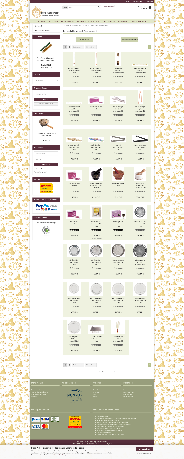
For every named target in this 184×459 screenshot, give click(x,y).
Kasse (95, 394)
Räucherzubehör (109, 21)
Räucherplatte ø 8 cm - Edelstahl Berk (96, 301)
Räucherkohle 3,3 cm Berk (74, 184)
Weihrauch (41, 21)
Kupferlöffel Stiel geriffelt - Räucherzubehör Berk (74, 109)
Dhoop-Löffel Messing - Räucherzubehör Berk (118, 71)
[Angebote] (57, 37)
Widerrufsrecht (36, 390)
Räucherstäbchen (67, 21)
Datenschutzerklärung (59, 455)
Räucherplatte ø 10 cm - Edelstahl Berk (140, 301)
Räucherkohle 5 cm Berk (74, 223)
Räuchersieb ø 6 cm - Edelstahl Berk (74, 262)
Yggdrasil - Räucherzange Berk (118, 147)
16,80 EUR (46, 140)
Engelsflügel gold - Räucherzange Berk (74, 147)
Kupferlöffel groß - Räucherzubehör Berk (96, 71)
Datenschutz (35, 396)
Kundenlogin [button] (138, 1)
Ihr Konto (96, 392)
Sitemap (95, 396)
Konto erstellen (38, 169)
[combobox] (78, 47)
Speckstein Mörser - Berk (118, 184)
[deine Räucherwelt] (45, 11)
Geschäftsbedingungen (38, 394)
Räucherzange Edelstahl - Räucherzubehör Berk (118, 109)
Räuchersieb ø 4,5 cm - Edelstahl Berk (140, 224)
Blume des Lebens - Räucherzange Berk (140, 147)
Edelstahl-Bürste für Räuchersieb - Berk (96, 339)
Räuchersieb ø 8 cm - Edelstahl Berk (96, 262)
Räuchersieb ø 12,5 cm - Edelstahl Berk (140, 262)
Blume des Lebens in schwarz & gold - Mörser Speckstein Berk (96, 186)
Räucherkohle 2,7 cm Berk (96, 108)
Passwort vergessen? (40, 172)
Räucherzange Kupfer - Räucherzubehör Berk (140, 109)
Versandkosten (102, 441)
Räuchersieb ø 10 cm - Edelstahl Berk (118, 262)
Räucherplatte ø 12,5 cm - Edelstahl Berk (74, 339)
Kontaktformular (128, 392)
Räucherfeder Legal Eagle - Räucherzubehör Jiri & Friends (118, 339)
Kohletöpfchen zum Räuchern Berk (118, 224)
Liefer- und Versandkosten (39, 392)
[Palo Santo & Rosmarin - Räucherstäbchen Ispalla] (46, 48)
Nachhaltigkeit (128, 394)
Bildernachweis (128, 396)
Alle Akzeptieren (144, 449)
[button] (128, 1)
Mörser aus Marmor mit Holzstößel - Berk (140, 186)
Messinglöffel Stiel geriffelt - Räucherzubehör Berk (140, 71)
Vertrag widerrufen (75, 427)
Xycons (109, 444)
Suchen (46, 99)
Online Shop (76, 444)
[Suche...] (99, 7)
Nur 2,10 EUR (46, 65)
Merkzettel (149, 1)
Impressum (127, 390)
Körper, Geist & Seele (139, 21)
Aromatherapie (123, 21)
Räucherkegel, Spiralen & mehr (88, 21)
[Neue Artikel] (57, 114)
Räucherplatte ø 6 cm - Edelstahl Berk (74, 301)
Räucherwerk (53, 21)
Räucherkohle (38, 26)
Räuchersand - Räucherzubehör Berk (96, 224)
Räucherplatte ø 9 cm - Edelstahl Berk (118, 301)
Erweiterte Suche (46, 104)
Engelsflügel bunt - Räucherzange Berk (96, 147)
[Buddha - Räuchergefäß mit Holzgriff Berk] (46, 124)
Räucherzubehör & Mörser (42, 30)
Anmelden (46, 164)
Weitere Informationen (144, 453)
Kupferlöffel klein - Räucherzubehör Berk (74, 71)
